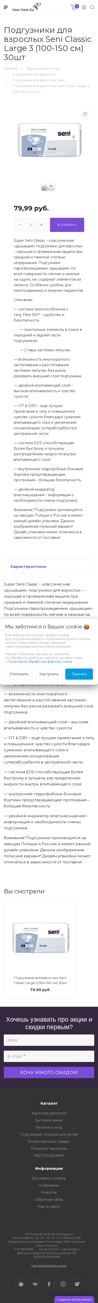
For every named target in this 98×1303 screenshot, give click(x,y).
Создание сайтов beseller (74, 1299)
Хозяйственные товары (49, 1141)
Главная (10, 68)
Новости (49, 1192)
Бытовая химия (48, 1120)
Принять (79, 674)
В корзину (67, 225)
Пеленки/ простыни (49, 1148)
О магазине (48, 1185)
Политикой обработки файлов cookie (40, 661)
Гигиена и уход (48, 1127)
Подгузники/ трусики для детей (49, 1134)
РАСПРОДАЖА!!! (49, 1155)
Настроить (49, 674)
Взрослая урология (48, 1113)
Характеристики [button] (28, 566)
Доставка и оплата (49, 1178)
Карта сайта (49, 1206)
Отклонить (18, 674)
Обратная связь (49, 1199)
